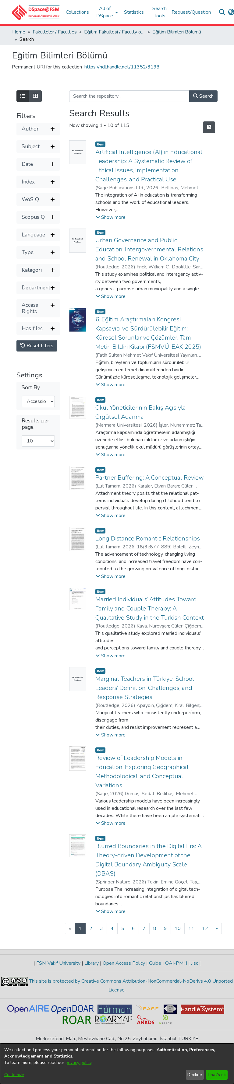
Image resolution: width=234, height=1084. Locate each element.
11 (191, 928)
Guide (155, 963)
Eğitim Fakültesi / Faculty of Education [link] (114, 32)
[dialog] (117, 1064)
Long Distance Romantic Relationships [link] (147, 538)
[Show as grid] (35, 96)
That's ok (216, 1075)
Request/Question (191, 12)
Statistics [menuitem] (134, 12)
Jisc (194, 963)
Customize (14, 1075)
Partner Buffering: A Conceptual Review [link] (149, 478)
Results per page (35, 424)
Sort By (31, 387)
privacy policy (78, 1062)
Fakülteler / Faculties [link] (55, 32)
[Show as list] (22, 96)
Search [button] (206, 96)
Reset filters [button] (39, 345)
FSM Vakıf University (58, 963)
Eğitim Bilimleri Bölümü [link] (176, 32)
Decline (194, 1075)
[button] (36, 12)
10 (178, 928)
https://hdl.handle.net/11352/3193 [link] (122, 67)
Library (91, 963)
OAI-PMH (176, 963)
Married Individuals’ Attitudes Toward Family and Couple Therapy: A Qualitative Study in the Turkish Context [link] (149, 608)
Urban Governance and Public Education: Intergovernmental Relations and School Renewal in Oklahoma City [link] (149, 249)
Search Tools (159, 12)
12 (205, 928)
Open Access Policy (123, 963)
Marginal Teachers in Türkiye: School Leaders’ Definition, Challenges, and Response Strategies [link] (144, 688)
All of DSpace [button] (104, 12)
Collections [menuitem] (77, 12)
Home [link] (18, 32)
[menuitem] (106, 12)
